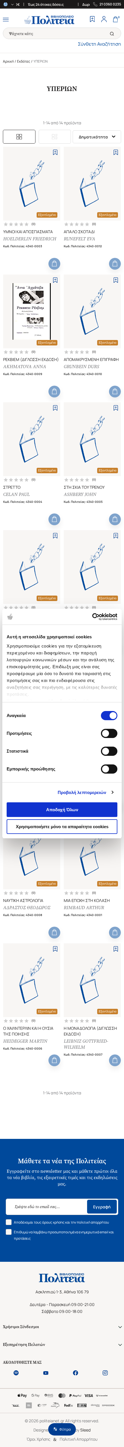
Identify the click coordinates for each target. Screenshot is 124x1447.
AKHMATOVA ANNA (24, 367)
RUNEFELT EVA (79, 239)
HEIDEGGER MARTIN (25, 1041)
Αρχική (8, 61)
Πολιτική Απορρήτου (78, 1439)
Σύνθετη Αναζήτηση (99, 44)
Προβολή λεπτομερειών (82, 792)
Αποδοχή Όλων (62, 809)
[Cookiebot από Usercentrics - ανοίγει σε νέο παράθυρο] (92, 617)
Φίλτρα (65, 1429)
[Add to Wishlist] (55, 152)
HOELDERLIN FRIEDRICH (29, 239)
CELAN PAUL (16, 494)
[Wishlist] (92, 20)
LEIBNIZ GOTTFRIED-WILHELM (86, 1044)
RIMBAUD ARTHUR (84, 908)
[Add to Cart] (54, 264)
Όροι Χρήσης (38, 1439)
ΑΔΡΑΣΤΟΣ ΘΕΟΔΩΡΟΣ (26, 908)
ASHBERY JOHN (80, 494)
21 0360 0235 (110, 4)
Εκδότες (23, 61)
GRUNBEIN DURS (81, 367)
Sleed (85, 1430)
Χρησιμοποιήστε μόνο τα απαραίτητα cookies (62, 826)
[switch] (109, 733)
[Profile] (104, 20)
